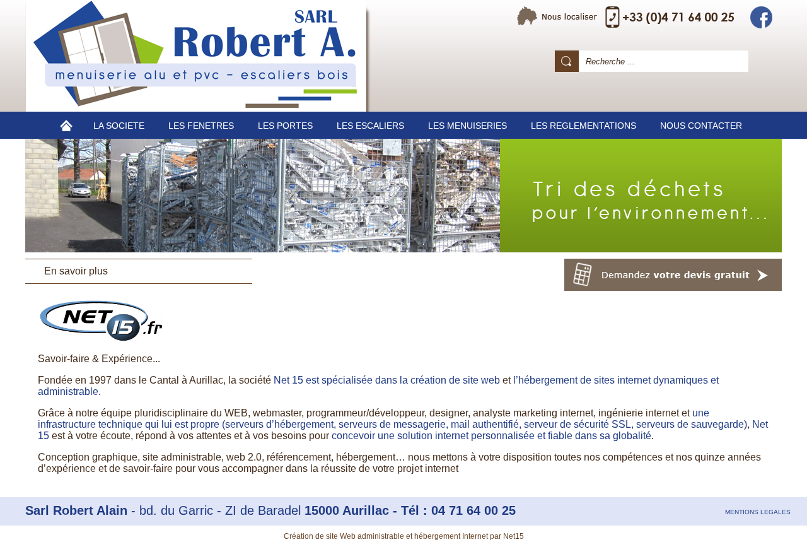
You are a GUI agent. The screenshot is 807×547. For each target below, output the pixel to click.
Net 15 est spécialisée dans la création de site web (387, 380)
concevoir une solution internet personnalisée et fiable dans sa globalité (491, 435)
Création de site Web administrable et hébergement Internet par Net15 (404, 536)
